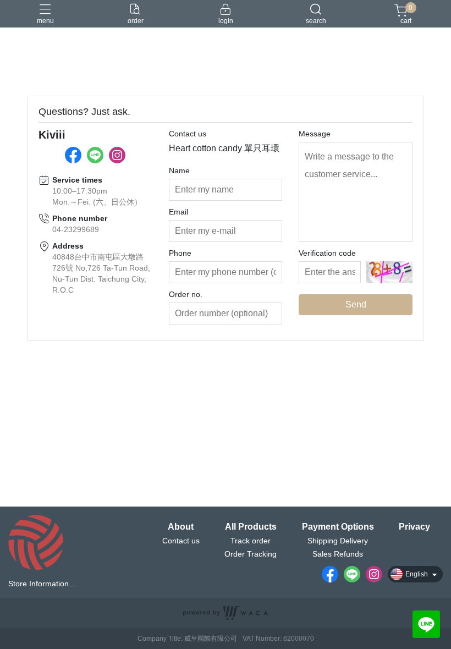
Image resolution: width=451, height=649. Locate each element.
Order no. (185, 294)
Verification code (327, 253)
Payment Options (338, 526)
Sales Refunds (337, 554)
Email (178, 211)
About (181, 526)
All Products (251, 526)
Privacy (414, 526)
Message (315, 133)
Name (179, 170)
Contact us (187, 133)
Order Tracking (250, 554)
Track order (250, 540)
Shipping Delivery (337, 540)
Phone (180, 253)
